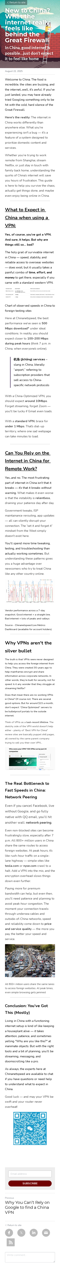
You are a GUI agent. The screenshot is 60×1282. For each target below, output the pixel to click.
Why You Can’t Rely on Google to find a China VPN (27, 1207)
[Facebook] (9, 1233)
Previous (9, 1198)
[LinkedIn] (34, 1233)
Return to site (17, 2)
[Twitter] (21, 1233)
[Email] (46, 1233)
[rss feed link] (11, 1242)
